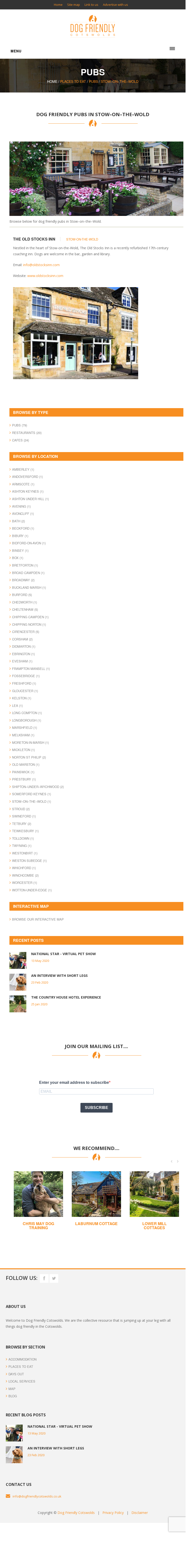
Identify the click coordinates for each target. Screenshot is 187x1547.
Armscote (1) (23, 484)
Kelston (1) (21, 698)
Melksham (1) (23, 735)
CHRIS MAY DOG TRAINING (38, 1226)
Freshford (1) (24, 683)
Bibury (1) (20, 535)
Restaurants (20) (27, 432)
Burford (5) (22, 594)
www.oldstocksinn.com (45, 275)
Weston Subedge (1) (29, 860)
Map (11, 1388)
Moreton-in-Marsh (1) (30, 742)
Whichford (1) (24, 868)
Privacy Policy (113, 1512)
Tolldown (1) (23, 838)
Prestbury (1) (24, 779)
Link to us (91, 4)
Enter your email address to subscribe (74, 1082)
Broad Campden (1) (28, 572)
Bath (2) (18, 521)
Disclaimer (139, 1512)
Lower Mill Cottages (154, 1226)
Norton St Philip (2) (29, 757)
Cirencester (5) (25, 631)
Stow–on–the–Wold (119, 81)
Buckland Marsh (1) (29, 587)
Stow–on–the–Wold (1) (31, 801)
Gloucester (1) (25, 690)
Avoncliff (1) (23, 513)
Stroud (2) (21, 809)
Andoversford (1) (27, 476)
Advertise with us (115, 4)
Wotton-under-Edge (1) (32, 890)
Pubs (93, 81)
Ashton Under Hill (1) (30, 499)
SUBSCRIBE (96, 1108)
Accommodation (22, 1359)
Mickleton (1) (23, 749)
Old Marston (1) (25, 764)
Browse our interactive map (38, 919)
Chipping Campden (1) (30, 617)
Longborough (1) (26, 720)
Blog (12, 1396)
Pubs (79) (19, 425)
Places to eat (73, 81)
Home (58, 4)
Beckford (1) (23, 528)
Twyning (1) (21, 845)
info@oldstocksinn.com (41, 265)
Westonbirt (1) (24, 853)
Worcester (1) (24, 882)
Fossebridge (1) (26, 676)
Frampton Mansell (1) (31, 668)
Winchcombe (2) (25, 875)
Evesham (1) (22, 661)
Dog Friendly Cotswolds (76, 1512)
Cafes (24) (20, 440)
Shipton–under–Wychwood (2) (38, 786)
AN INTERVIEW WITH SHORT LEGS (59, 975)
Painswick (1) (23, 772)
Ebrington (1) (23, 654)
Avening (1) (21, 506)
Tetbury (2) (21, 823)
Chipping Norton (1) (29, 624)
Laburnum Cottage (96, 1223)
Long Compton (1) (27, 712)
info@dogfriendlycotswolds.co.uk (37, 1496)
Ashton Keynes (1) (27, 491)
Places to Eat (20, 1366)
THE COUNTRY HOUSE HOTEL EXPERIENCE (66, 997)
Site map (73, 4)
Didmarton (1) (23, 646)
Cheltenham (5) (25, 609)
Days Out (16, 1374)
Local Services (21, 1381)
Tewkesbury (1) (25, 831)
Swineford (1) (24, 816)
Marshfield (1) (24, 727)
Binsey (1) (20, 550)
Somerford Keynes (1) (31, 794)
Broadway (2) (23, 580)
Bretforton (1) (25, 565)
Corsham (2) (22, 639)
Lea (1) (17, 705)
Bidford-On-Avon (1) (29, 543)
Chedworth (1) (24, 602)
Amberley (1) (23, 469)
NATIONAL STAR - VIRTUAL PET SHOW (63, 953)
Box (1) (17, 557)
